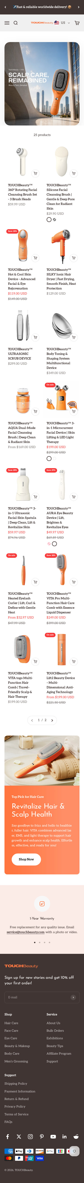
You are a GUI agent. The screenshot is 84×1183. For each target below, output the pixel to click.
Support (52, 1061)
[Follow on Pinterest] (42, 1137)
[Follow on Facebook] (7, 1137)
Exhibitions (55, 1038)
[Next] (79, 7)
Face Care (11, 1031)
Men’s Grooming (16, 1061)
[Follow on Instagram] (30, 1137)
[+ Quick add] (35, 174)
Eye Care (10, 1038)
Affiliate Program (59, 1054)
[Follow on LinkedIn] (65, 1137)
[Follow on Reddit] (76, 1137)
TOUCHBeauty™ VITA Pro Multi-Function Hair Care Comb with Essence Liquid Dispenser (60, 603)
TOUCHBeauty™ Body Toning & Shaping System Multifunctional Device (59, 358)
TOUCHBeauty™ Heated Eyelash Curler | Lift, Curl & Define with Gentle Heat (21, 603)
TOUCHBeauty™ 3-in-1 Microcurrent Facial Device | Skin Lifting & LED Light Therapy (61, 432)
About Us (53, 1023)
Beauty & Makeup (17, 1046)
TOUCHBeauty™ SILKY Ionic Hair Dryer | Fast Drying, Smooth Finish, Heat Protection (61, 279)
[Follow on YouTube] (53, 1137)
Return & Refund (16, 1099)
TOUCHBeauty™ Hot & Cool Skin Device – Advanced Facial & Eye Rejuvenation (21, 279)
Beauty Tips (55, 1046)
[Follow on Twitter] (19, 1137)
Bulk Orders (55, 1031)
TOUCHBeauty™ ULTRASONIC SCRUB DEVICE (20, 353)
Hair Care (11, 1023)
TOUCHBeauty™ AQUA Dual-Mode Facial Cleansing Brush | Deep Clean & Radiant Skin (22, 432)
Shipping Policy (15, 1084)
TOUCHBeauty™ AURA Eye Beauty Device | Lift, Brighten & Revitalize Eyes (60, 518)
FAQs (8, 1122)
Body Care (11, 1054)
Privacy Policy (14, 1106)
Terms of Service (16, 1114)
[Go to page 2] (52, 720)
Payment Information (19, 1091)
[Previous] (5, 7)
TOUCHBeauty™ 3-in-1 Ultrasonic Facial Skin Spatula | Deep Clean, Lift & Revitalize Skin (22, 518)
